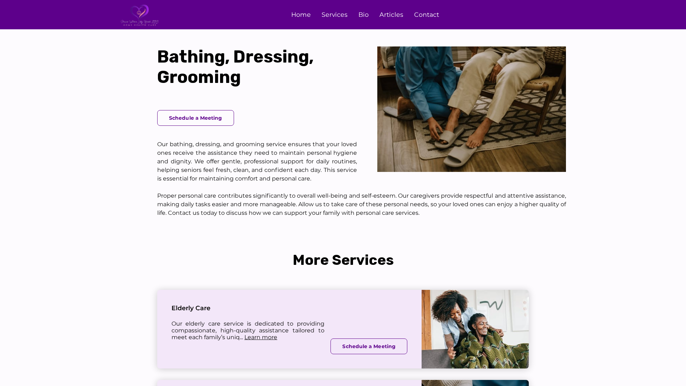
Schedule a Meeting (195, 118)
